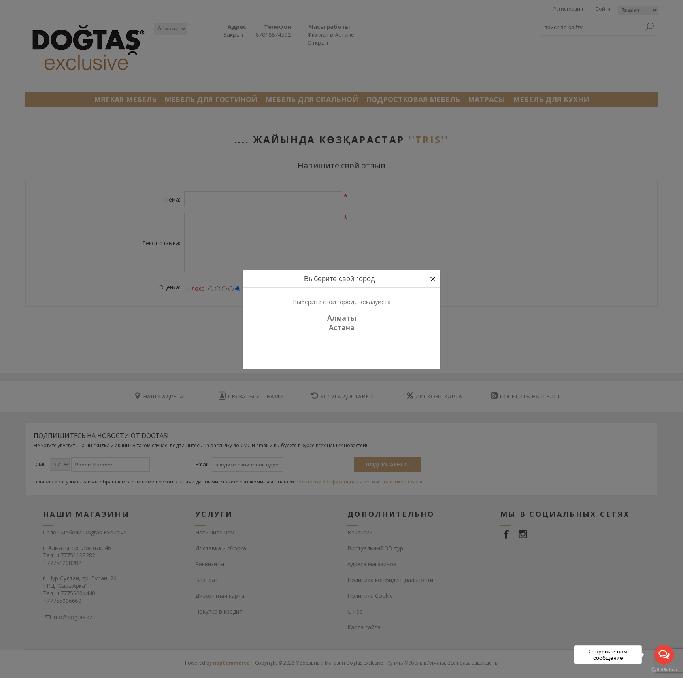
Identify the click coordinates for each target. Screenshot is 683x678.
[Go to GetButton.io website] (664, 669)
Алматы (341, 318)
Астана (342, 327)
